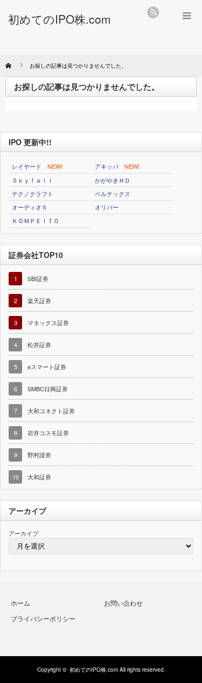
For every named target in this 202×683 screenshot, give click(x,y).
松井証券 (39, 344)
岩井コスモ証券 (48, 432)
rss (153, 12)
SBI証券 (37, 278)
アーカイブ (23, 533)
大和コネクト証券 (51, 410)
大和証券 (39, 476)
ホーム (20, 602)
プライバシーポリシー (43, 618)
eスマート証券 (46, 366)
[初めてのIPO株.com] (59, 19)
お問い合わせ (123, 602)
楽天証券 (39, 300)
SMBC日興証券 (47, 388)
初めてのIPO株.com (93, 669)
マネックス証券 (48, 322)
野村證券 (39, 454)
